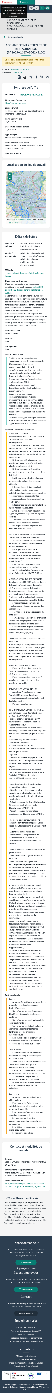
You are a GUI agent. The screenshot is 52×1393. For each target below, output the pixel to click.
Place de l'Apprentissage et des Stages (26, 1363)
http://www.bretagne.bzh (16, 103)
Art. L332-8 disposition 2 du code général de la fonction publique (24, 290)
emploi (24, 2)
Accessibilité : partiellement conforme (26, 1341)
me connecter (27, 1289)
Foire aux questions (26, 1334)
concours (8, 2)
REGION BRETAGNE (31, 94)
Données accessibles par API (30, 1387)
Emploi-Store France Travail (26, 1366)
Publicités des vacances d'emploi (25, 1331)
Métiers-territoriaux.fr (26, 1356)
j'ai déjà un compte (27, 1268)
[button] (10, 174)
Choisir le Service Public (26, 1359)
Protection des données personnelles (26, 1338)
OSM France (12, 222)
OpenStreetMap (23, 219)
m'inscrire (27, 1262)
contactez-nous (26, 1313)
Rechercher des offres (26, 1327)
